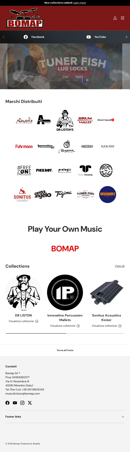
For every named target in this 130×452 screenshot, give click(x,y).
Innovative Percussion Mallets (65, 317)
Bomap (16, 443)
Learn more (79, 2)
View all (120, 266)
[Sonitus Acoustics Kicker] (106, 292)
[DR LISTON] (23, 292)
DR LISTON (23, 315)
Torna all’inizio (65, 350)
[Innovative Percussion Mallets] (65, 292)
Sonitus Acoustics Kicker (106, 317)
